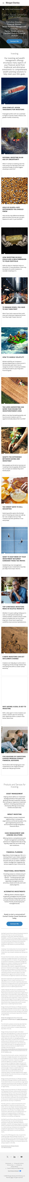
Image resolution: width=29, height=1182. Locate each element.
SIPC (12, 1177)
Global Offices (14, 1166)
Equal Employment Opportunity (15, 1168)
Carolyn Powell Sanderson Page (14, 9)
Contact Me (14, 41)
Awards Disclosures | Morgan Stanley (10, 1146)
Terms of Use (10, 1165)
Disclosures (8, 1163)
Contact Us (19, 1165)
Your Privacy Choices (13, 1171)
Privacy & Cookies (19, 1163)
